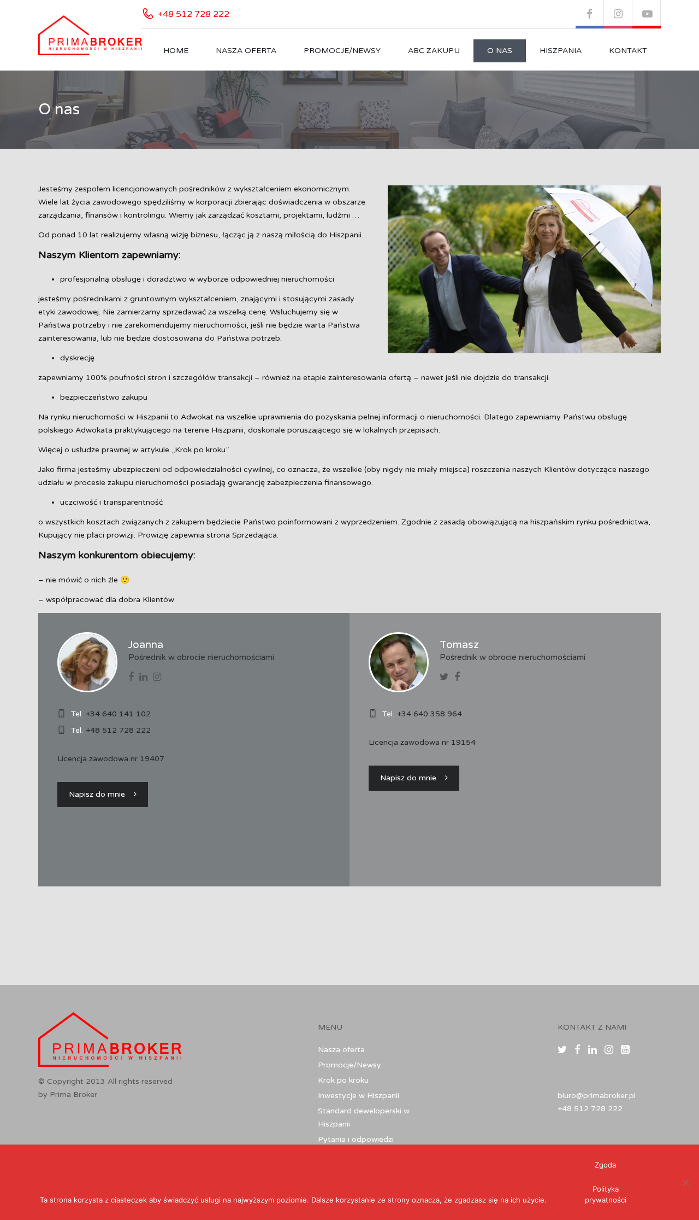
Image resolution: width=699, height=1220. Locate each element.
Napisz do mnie (97, 794)
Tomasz (459, 645)
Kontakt (628, 50)
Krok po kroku (343, 1080)
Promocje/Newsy (342, 50)
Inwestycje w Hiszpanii (358, 1095)
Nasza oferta (246, 50)
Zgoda (605, 1164)
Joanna (145, 645)
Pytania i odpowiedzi (356, 1139)
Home (175, 50)
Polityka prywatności (605, 1194)
